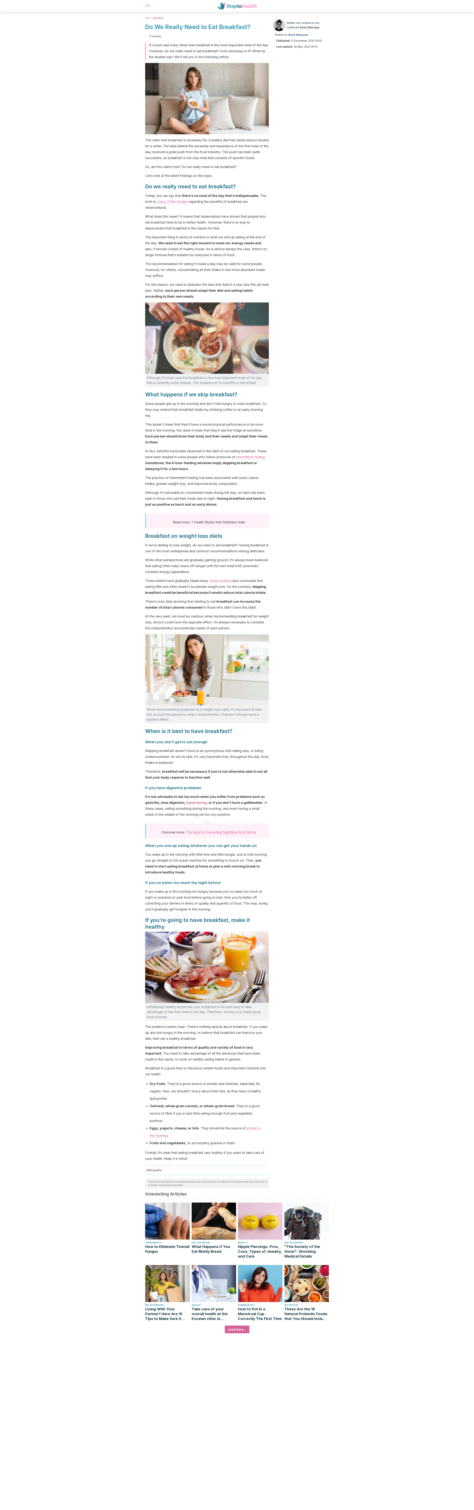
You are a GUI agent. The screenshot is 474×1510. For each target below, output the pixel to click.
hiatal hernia (196, 803)
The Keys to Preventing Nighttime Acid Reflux (221, 832)
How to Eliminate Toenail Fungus (167, 1249)
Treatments (153, 1242)
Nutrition (158, 18)
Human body (246, 1305)
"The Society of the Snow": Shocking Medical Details (302, 1251)
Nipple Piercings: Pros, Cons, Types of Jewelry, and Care (260, 1251)
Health (196, 1305)
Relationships (154, 1305)
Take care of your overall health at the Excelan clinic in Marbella (210, 1314)
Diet (147, 18)
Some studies (220, 581)
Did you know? (201, 1242)
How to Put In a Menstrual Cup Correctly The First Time (260, 1314)
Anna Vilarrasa (309, 27)
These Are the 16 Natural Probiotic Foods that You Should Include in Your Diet (305, 1314)
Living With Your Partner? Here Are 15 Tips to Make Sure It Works (163, 1314)
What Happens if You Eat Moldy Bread (211, 1249)
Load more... (237, 1329)
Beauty (243, 1242)
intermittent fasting (250, 457)
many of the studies (172, 202)
